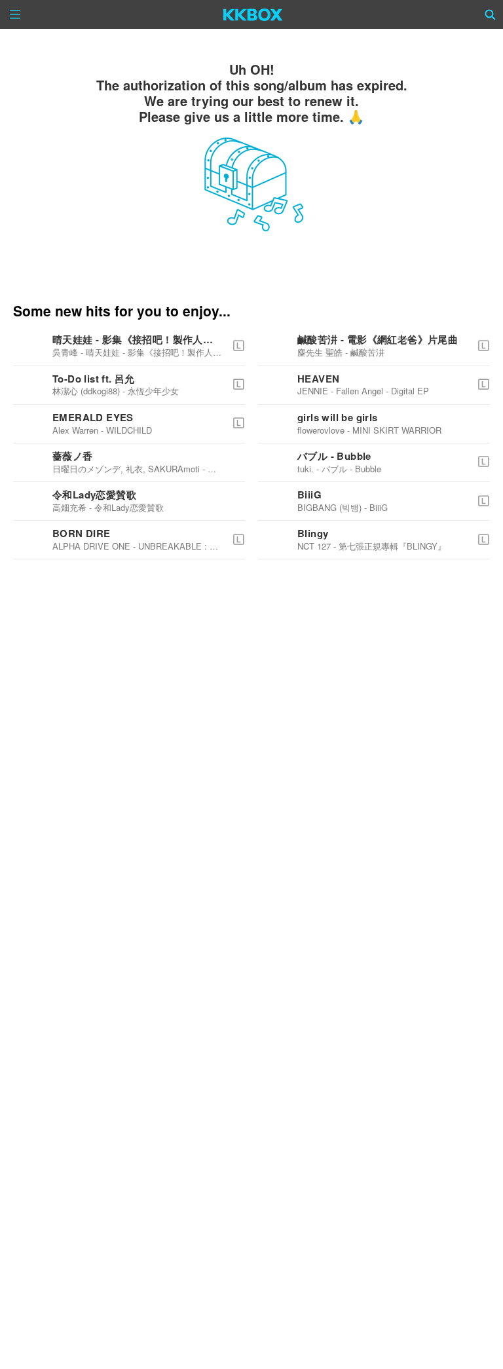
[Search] (490, 14)
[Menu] (15, 14)
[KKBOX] (253, 14)
